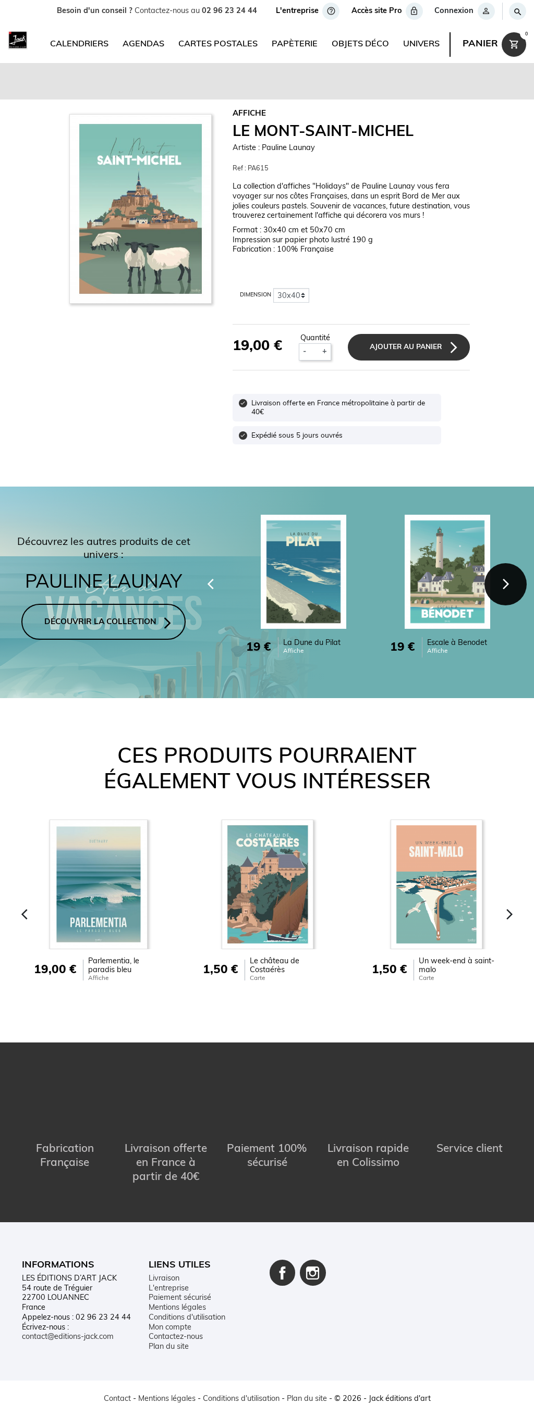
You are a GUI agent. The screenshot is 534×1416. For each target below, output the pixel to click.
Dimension (255, 295)
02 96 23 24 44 (229, 11)
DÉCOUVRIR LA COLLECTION (100, 622)
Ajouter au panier (406, 347)
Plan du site (169, 1347)
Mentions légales (177, 1308)
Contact (117, 1399)
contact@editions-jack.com (68, 1337)
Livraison (164, 1279)
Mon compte (170, 1328)
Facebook (283, 1273)
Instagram (313, 1273)
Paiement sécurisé (180, 1298)
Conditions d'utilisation (187, 1318)
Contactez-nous (176, 1337)
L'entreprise (169, 1289)
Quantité (315, 338)
